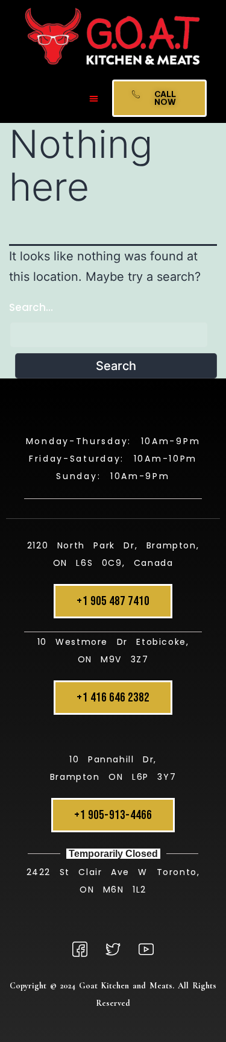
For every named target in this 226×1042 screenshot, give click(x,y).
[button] (94, 98)
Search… (31, 307)
